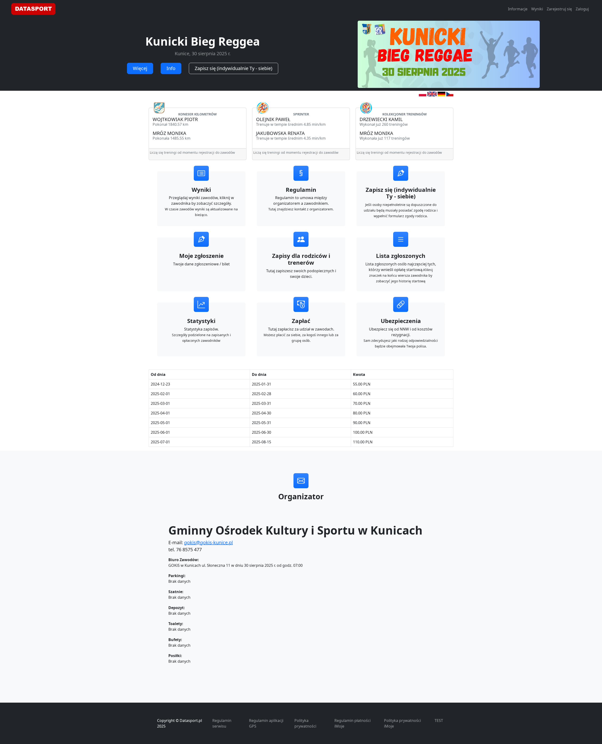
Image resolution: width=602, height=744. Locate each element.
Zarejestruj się (559, 9)
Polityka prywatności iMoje (402, 723)
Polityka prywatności (305, 723)
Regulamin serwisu (221, 723)
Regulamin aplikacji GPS (266, 723)
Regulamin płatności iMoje (352, 723)
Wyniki (537, 9)
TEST (439, 720)
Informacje (517, 9)
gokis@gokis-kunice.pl (208, 542)
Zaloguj (582, 9)
